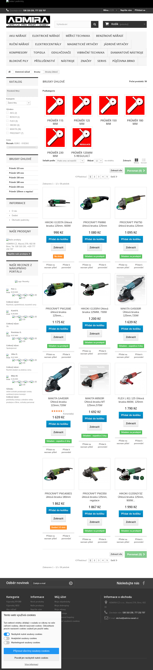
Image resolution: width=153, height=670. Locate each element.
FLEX (14, 121)
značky (86, 61)
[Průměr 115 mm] (55, 105)
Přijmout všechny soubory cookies (31, 651)
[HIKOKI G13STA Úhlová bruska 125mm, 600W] (58, 202)
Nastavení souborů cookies (67, 621)
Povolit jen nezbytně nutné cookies (31, 658)
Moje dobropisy (62, 605)
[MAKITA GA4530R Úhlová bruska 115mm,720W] (58, 378)
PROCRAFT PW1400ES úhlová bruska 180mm (58, 495)
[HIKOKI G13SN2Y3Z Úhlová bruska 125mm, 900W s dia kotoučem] (130, 474)
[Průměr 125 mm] (82, 105)
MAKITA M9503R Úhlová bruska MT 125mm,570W (94, 402)
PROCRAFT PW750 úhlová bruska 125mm (130, 224)
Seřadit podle (49, 160)
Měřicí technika (78, 36)
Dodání (14, 215)
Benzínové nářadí (109, 36)
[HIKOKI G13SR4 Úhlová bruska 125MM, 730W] (94, 289)
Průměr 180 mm (16, 182)
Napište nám (126, 10)
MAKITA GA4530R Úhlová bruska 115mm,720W (58, 402)
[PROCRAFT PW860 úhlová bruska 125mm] (94, 202)
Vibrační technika (90, 52)
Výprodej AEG (12, 605)
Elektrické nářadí (46, 36)
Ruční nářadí (19, 44)
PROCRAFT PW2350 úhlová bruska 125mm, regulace (94, 497)
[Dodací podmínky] (76, 4)
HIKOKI (14, 125)
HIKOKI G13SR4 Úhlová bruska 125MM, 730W (94, 310)
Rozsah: (10, 143)
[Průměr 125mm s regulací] (82, 137)
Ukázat (90, 160)
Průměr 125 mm (16, 173)
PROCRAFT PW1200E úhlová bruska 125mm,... (58, 312)
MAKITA (15, 129)
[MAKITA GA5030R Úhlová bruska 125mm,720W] (130, 289)
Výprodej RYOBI (13, 602)
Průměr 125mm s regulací (21, 191)
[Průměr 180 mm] (135, 105)
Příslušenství (44, 61)
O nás (14, 211)
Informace (17, 203)
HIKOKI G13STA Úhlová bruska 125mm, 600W (58, 224)
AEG (13, 113)
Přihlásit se (140, 10)
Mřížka (136, 163)
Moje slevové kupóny (64, 617)
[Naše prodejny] (22, 239)
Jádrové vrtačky (116, 44)
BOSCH (15, 117)
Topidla (39, 52)
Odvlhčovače (61, 52)
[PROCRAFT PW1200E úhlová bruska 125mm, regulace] (58, 289)
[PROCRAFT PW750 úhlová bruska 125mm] (130, 202)
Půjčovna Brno (123, 61)
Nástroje (68, 61)
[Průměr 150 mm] (108, 105)
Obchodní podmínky (20, 220)
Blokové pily (18, 61)
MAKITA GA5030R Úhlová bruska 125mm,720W (131, 312)
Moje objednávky (62, 602)
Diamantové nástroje (127, 52)
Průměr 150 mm (16, 178)
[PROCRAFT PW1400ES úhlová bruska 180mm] (58, 474)
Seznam (144, 163)
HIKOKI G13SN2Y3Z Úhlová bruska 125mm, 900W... (131, 497)
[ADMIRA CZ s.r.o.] (28, 21)
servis (101, 61)
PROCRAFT (16, 133)
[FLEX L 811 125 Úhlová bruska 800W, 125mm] (130, 378)
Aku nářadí (17, 36)
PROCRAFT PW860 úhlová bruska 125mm (94, 224)
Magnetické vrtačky (82, 44)
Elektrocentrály (48, 44)
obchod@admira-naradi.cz (127, 618)
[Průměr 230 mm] (55, 137)
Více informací (31, 664)
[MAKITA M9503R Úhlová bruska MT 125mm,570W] (94, 378)
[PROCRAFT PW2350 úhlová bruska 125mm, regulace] (94, 474)
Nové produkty (37, 602)
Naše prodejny (20, 231)
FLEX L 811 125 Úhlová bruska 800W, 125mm (131, 400)
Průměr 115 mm (16, 168)
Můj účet (60, 597)
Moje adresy (60, 609)
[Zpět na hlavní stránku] (9, 72)
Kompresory (18, 52)
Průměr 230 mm (16, 187)
